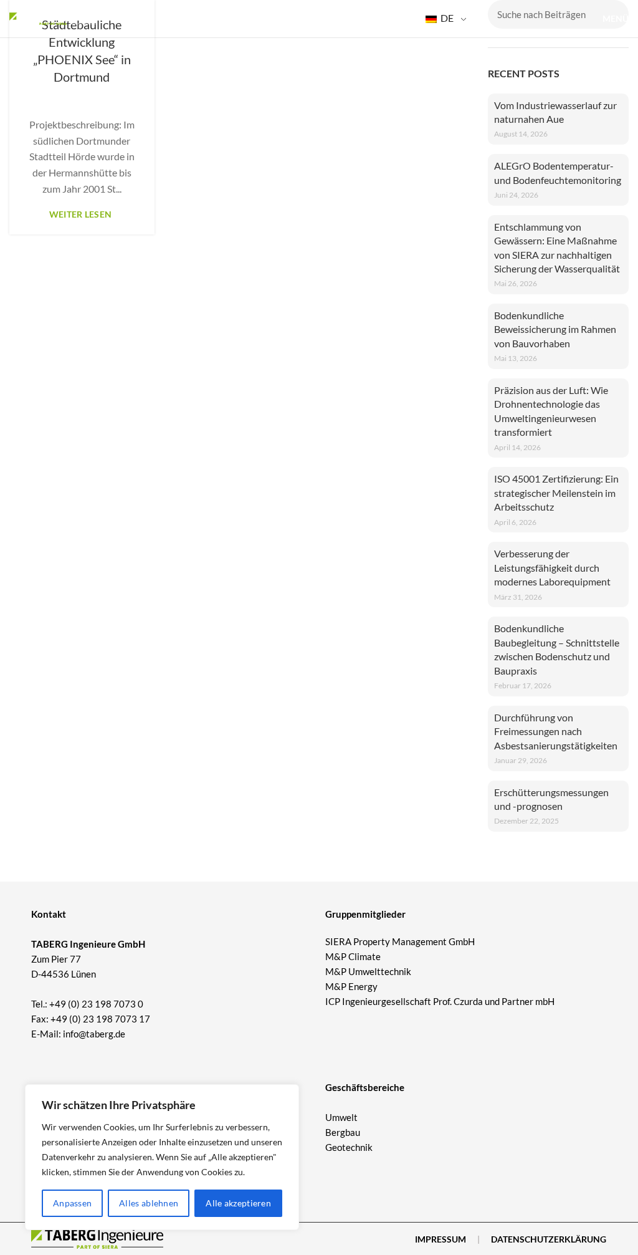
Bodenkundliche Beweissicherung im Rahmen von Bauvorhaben (555, 329)
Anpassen (72, 1203)
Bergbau (342, 1132)
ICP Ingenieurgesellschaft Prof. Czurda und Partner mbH (440, 1001)
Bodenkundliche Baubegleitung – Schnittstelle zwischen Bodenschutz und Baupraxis (556, 649)
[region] (162, 1157)
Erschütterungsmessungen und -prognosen (551, 799)
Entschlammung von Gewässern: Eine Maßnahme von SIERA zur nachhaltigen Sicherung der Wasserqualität (557, 247)
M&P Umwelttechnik (369, 971)
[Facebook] (38, 1060)
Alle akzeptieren (238, 1203)
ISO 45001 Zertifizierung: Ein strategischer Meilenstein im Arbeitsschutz (556, 492)
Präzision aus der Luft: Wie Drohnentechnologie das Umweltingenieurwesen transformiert (551, 411)
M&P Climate (353, 956)
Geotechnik (349, 1147)
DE (446, 18)
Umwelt (341, 1117)
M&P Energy (352, 986)
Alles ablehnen (148, 1203)
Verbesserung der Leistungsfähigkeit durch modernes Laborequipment (552, 567)
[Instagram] (61, 1060)
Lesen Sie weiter (82, 214)
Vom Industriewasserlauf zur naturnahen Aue (555, 112)
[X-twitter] (84, 1060)
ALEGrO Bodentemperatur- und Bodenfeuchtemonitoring (557, 172)
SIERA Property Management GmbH (400, 941)
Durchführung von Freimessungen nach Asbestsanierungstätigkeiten (555, 731)
